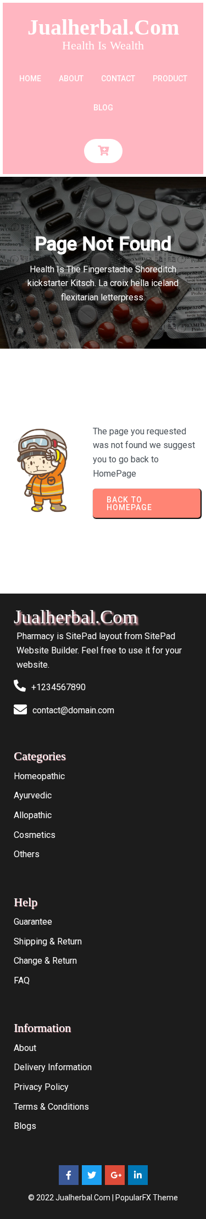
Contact (118, 78)
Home (30, 78)
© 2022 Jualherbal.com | (71, 1197)
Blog (103, 107)
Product (170, 78)
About (71, 78)
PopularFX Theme (146, 1197)
